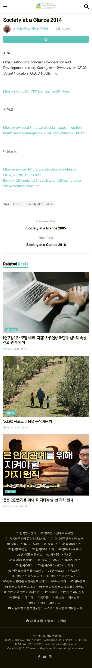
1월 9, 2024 (11, 506)
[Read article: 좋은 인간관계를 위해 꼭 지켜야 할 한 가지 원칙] (46, 465)
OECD (17, 204)
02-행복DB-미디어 (43, 549)
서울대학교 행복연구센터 (32, 28)
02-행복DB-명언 (17, 549)
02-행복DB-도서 (71, 544)
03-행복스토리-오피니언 (27, 576)
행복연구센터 (36, 603)
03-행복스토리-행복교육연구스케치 (25, 581)
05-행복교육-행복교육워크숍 (22, 592)
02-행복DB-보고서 (69, 549)
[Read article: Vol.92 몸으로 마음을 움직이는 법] (46, 386)
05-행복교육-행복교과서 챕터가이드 (61, 586)
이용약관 (43, 597)
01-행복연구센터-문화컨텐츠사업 (26, 538)
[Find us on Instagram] (50, 657)
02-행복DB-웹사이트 (21, 560)
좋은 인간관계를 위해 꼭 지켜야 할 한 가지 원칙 (38, 500)
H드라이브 (50, 592)
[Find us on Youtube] (44, 657)
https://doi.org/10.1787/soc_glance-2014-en (36, 91)
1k (25, 348)
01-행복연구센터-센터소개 (67, 538)
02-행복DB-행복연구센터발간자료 (59, 560)
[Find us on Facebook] (39, 657)
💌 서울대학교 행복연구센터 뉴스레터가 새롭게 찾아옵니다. (45, 608)
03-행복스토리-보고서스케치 (55, 565)
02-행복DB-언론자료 (29, 554)
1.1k (25, 506)
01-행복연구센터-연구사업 (23, 544)
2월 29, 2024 (12, 427)
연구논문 (12, 329)
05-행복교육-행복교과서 (20, 586)
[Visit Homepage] (46, 6)
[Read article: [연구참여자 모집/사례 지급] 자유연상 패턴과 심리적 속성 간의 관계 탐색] (46, 302)
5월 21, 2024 (12, 348)
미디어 (10, 413)
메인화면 (15, 597)
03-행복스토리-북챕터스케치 (26, 570)
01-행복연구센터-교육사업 (56, 533)
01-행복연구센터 (26, 533)
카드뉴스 (58, 597)
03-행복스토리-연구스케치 (64, 570)
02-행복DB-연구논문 (59, 554)
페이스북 (73, 597)
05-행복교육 (77, 581)
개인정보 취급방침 (72, 592)
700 (26, 427)
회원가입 (54, 603)
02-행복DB (50, 544)
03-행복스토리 (24, 565)
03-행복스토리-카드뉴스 (61, 576)
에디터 (29, 597)
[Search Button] (86, 6)
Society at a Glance (40, 204)
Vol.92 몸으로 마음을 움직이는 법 (27, 421)
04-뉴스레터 (58, 581)
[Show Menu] (5, 6)
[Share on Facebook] (46, 39)
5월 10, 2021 (64, 28)
